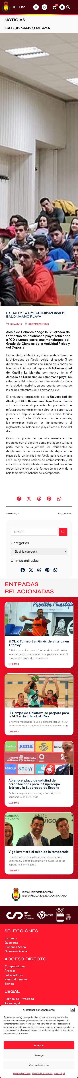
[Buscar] (63, 532)
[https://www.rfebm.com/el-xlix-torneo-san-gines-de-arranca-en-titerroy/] (39, 619)
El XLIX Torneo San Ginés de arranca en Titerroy (39, 643)
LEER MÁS (14, 664)
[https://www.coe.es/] (63, 915)
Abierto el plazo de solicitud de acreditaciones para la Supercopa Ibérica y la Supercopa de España (34, 783)
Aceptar (39, 1045)
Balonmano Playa (27, 28)
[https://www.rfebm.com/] (6, 7)
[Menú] (74, 7)
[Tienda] (44, 7)
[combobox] (34, 532)
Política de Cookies (21, 1073)
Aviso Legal (59, 1073)
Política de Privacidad (42, 1073)
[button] (72, 1010)
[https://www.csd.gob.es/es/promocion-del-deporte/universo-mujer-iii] (45, 915)
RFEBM (18, 7)
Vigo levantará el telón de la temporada (39, 852)
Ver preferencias (39, 1065)
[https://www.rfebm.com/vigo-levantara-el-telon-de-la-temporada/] (39, 829)
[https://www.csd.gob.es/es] (20, 915)
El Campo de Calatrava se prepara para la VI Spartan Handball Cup (39, 714)
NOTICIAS (15, 19)
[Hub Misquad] (62, 7)
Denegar (39, 1055)
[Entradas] (36, 7)
